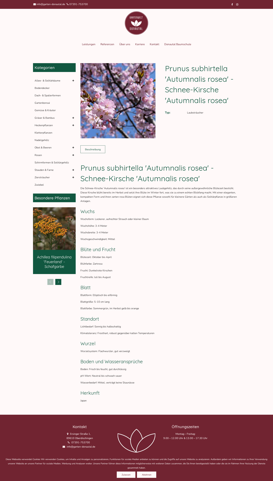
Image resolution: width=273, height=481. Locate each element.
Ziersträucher (42, 177)
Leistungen (88, 44)
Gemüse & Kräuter (45, 110)
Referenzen (107, 44)
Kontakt (154, 44)
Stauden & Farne (44, 170)
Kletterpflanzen (43, 132)
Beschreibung (93, 149)
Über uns (124, 44)
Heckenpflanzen (44, 125)
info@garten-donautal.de (50, 4)
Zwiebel (39, 185)
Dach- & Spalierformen (48, 95)
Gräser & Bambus (45, 118)
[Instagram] (237, 4)
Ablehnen (146, 474)
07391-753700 (78, 4)
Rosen (38, 155)
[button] (58, 282)
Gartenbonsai (42, 103)
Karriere (140, 44)
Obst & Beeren (43, 147)
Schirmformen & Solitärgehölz (52, 162)
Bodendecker (42, 88)
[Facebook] (232, 4)
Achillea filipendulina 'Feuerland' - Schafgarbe (54, 262)
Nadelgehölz (42, 140)
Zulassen (126, 474)
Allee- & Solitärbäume (47, 80)
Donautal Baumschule (177, 44)
